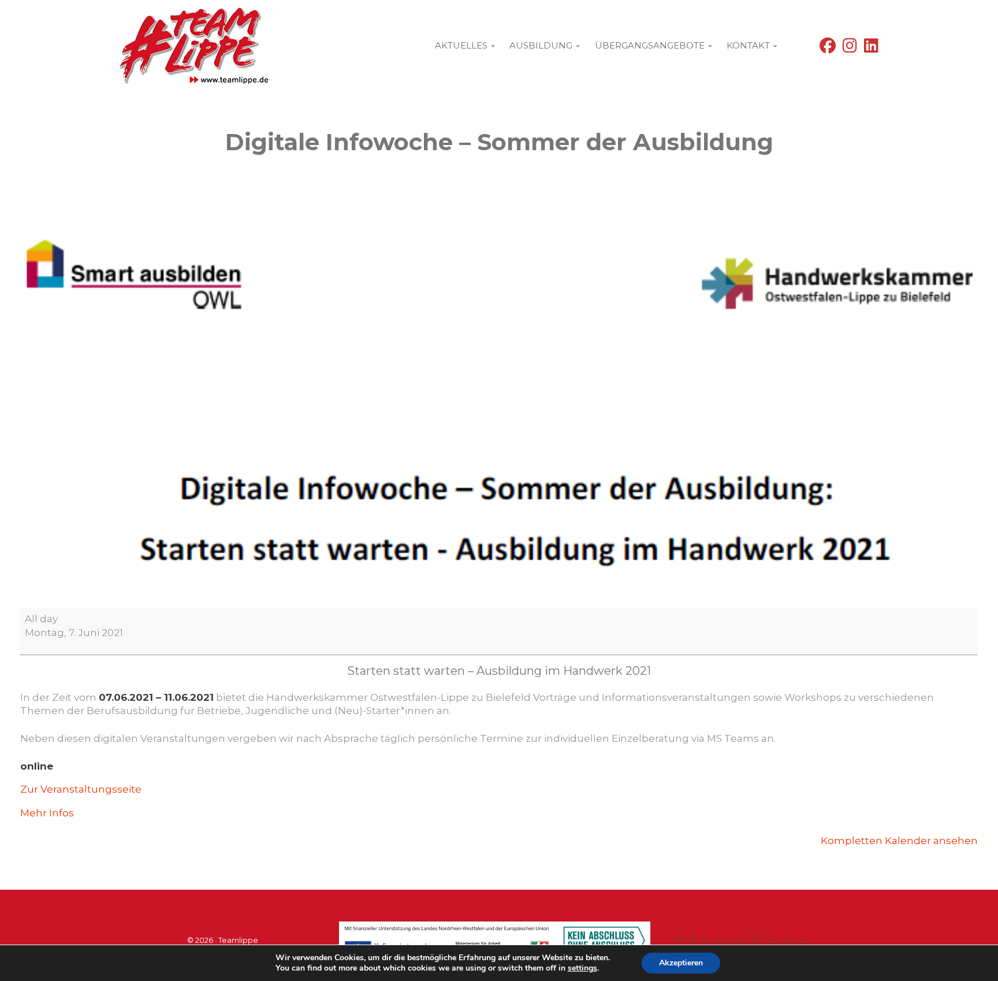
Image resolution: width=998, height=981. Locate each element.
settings (582, 968)
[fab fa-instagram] (850, 48)
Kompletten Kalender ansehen (899, 840)
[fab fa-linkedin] (871, 48)
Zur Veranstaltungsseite (80, 789)
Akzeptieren (681, 962)
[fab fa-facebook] (828, 48)
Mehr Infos (47, 813)
